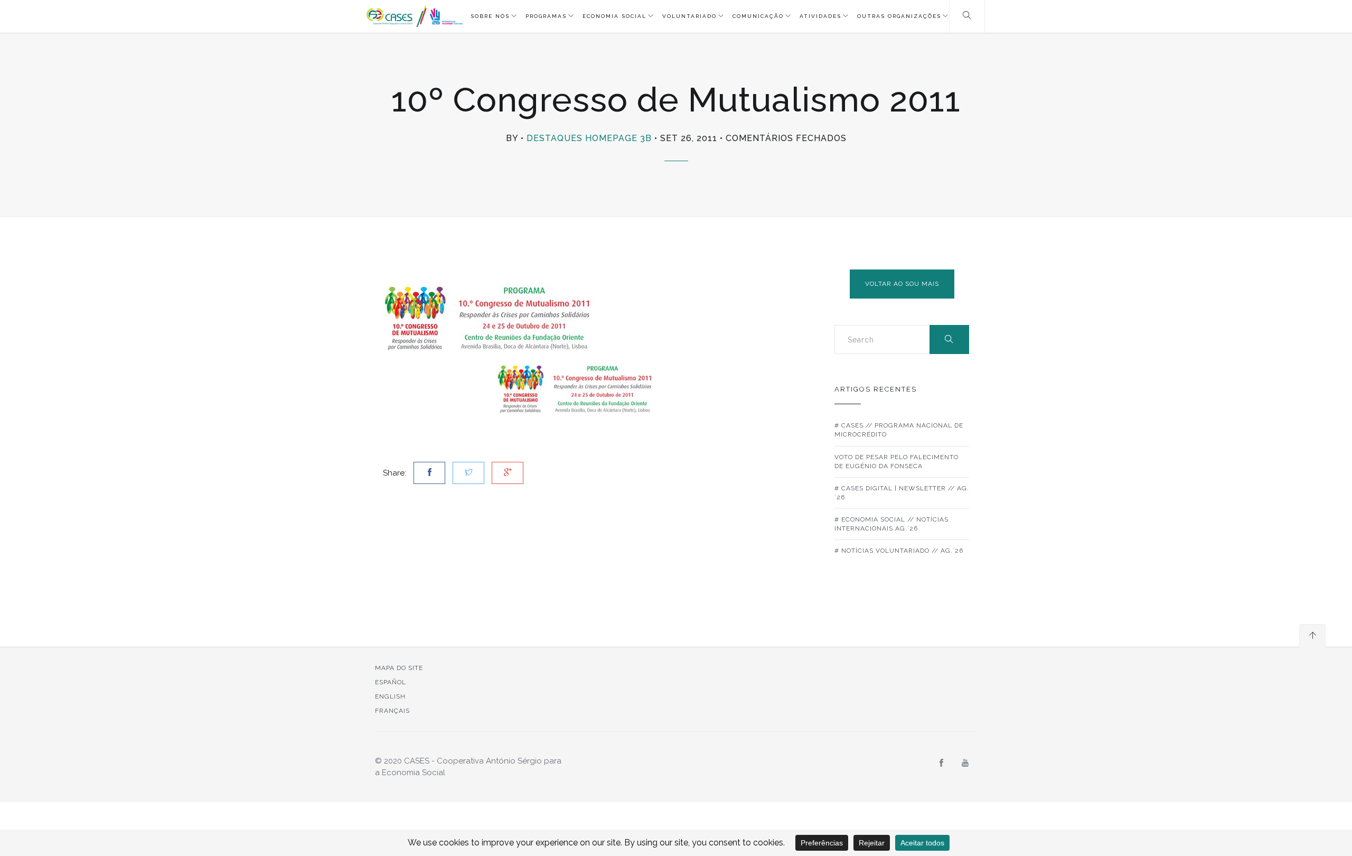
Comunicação (758, 16)
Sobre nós (490, 16)
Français (392, 710)
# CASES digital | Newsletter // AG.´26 (901, 493)
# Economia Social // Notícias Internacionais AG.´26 (891, 524)
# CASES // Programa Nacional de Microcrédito (898, 430)
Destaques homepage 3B (589, 138)
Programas (546, 16)
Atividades (820, 16)
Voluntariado (689, 16)
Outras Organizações (899, 16)
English (390, 696)
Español (390, 682)
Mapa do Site (399, 668)
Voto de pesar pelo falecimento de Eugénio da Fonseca (896, 461)
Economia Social (614, 16)
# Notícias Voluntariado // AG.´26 (898, 550)
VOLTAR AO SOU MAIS (902, 283)
